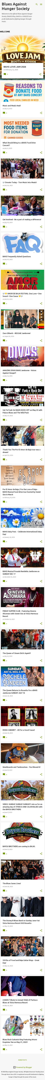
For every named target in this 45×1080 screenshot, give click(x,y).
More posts (22, 1060)
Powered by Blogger (24, 1067)
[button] (40, 74)
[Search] (36, 4)
